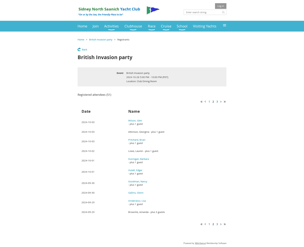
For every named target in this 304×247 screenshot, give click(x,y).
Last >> (224, 101)
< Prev (205, 101)
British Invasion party (100, 39)
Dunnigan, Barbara (138, 158)
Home (81, 39)
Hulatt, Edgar (135, 170)
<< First (201, 101)
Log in (220, 5)
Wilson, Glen (135, 120)
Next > (221, 101)
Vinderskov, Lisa (137, 200)
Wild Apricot (200, 243)
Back (84, 49)
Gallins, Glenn (135, 192)
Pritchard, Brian (136, 139)
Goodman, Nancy (137, 181)
